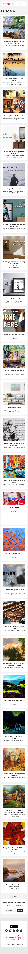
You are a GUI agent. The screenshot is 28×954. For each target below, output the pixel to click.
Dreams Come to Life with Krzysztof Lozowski (14, 774)
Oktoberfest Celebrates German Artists (14, 627)
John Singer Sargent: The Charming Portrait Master (14, 262)
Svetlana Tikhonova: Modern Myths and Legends (14, 225)
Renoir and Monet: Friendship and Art (14, 371)
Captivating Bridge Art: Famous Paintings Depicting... (14, 42)
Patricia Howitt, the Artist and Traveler (14, 737)
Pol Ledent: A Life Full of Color (14, 553)
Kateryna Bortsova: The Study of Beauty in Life (14, 444)
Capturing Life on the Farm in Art (14, 116)
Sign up (20, 910)
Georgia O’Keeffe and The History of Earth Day (14, 848)
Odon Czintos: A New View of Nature (14, 79)
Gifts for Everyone (14, 508)
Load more (14, 896)
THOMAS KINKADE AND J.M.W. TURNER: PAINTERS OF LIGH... (14, 811)
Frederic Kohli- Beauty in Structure (14, 299)
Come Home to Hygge (14, 408)
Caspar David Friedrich (14, 189)
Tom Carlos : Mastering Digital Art (14, 701)
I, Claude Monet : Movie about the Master (14, 590)
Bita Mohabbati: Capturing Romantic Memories (14, 152)
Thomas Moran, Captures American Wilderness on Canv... (14, 664)
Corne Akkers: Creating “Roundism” (14, 335)
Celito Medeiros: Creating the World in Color (14, 481)
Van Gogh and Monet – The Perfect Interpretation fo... (14, 885)
